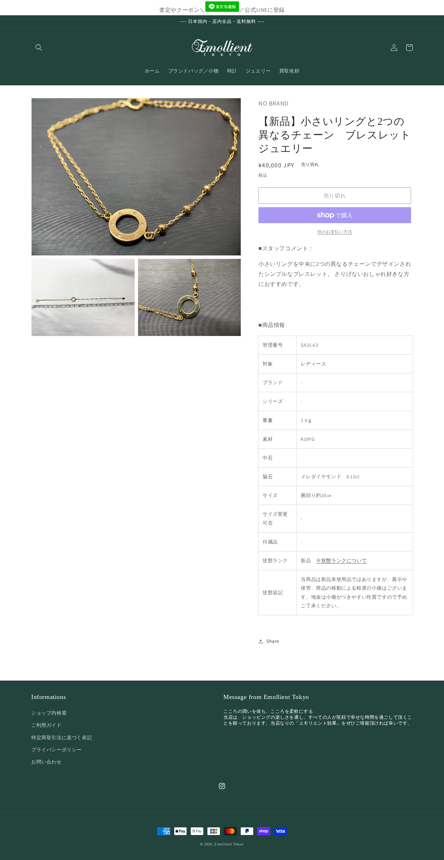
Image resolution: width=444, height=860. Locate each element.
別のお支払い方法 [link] (334, 231)
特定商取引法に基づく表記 (61, 737)
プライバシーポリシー (56, 750)
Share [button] (272, 641)
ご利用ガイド (46, 725)
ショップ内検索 (49, 713)
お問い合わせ (46, 762)
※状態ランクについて (341, 560)
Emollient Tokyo (229, 844)
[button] (38, 47)
